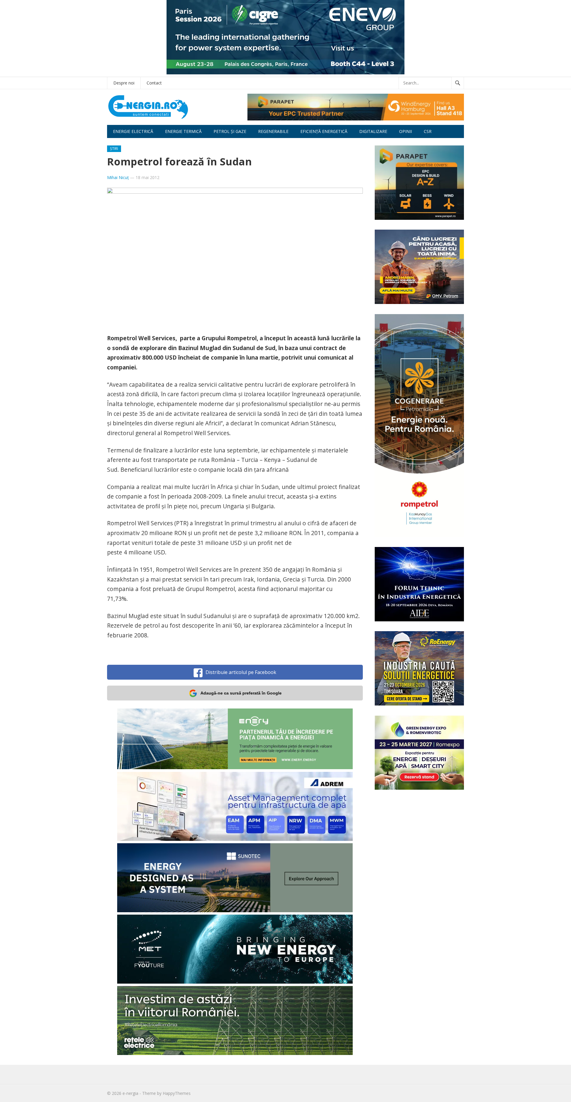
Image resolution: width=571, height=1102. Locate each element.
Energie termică (183, 131)
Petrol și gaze (230, 131)
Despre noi (123, 83)
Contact (154, 83)
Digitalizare (373, 131)
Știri (114, 148)
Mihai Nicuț (118, 177)
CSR (428, 131)
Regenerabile (273, 131)
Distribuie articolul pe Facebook (241, 672)
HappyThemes (177, 1093)
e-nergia (130, 1093)
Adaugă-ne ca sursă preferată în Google (241, 693)
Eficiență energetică (323, 131)
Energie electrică (133, 131)
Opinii (405, 131)
